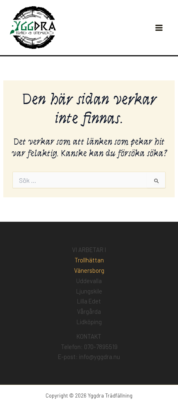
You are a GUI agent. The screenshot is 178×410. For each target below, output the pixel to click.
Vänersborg (89, 270)
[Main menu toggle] (159, 28)
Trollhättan (89, 260)
